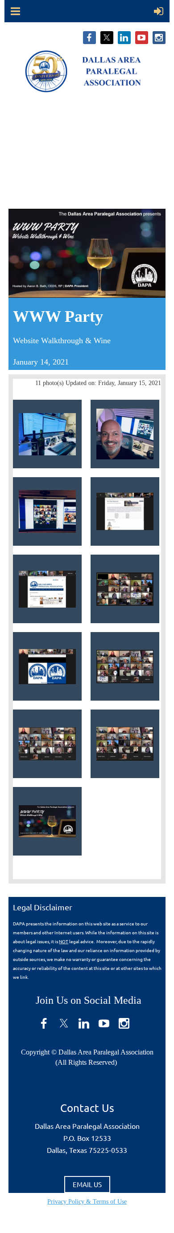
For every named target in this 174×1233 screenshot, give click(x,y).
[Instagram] (159, 37)
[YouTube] (141, 37)
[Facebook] (89, 37)
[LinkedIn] (124, 37)
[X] (106, 37)
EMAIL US (87, 1184)
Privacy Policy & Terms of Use (87, 1201)
